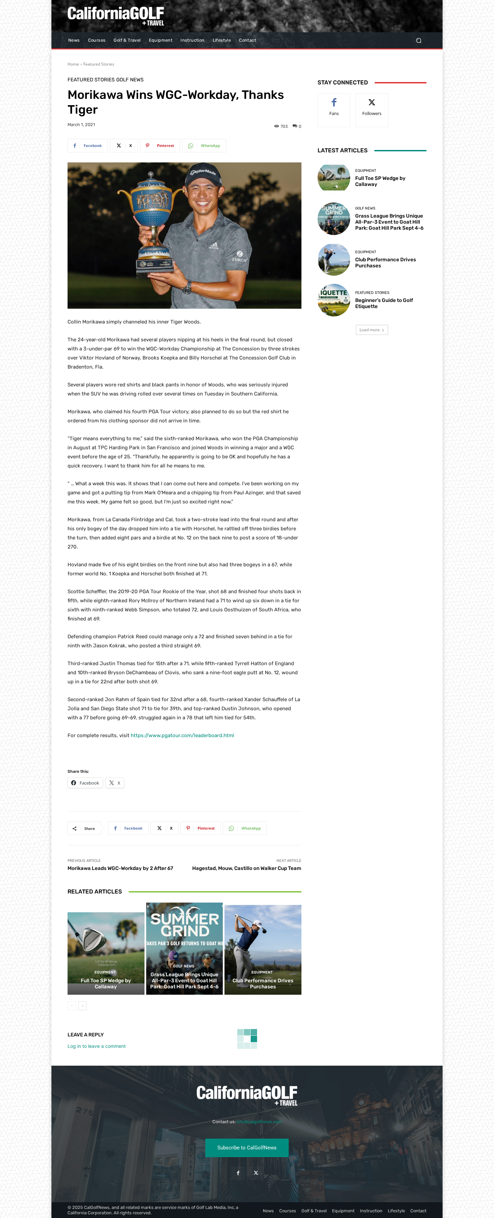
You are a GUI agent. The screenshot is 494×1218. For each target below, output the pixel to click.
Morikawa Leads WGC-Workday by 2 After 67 (120, 868)
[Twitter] (255, 1173)
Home (73, 64)
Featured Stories (98, 64)
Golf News (129, 79)
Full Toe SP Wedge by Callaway (106, 984)
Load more (370, 330)
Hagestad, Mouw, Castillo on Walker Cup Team (246, 868)
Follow (372, 98)
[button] (418, 40)
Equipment (105, 972)
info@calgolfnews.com (259, 1121)
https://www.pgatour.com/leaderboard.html (182, 735)
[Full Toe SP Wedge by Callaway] (106, 949)
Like (334, 98)
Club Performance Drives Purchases (263, 984)
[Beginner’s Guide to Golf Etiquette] (334, 300)
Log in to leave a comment (97, 1046)
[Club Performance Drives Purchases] (262, 949)
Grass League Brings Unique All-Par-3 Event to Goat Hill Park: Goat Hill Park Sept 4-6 (184, 981)
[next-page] (82, 1005)
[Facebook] (238, 1173)
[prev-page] (72, 1005)
